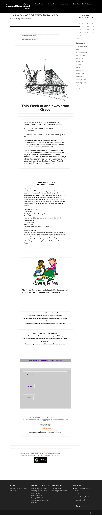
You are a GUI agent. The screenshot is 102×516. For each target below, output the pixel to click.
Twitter (29, 397)
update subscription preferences (52, 453)
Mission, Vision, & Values (83, 497)
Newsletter (64, 4)
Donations (27, 9)
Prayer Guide (80, 74)
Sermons (79, 77)
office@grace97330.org (45, 428)
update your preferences (39, 432)
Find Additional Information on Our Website (45, 360)
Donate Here (81, 506)
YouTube (29, 386)
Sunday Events (81, 80)
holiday (78, 64)
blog (77, 49)
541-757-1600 (56, 488)
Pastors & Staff (80, 500)
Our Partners (86, 4)
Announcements (25, 19)
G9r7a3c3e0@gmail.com (46, 452)
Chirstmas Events (82, 52)
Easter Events (80, 58)
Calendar (76, 4)
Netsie (78, 67)
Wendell (78, 86)
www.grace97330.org (56, 315)
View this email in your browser (30, 39)
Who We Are (39, 4)
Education (79, 61)
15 (93, 26)
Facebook (30, 375)
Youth (78, 89)
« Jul (77, 38)
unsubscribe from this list (54, 432)
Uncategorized (81, 83)
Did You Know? (81, 55)
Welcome (27, 4)
